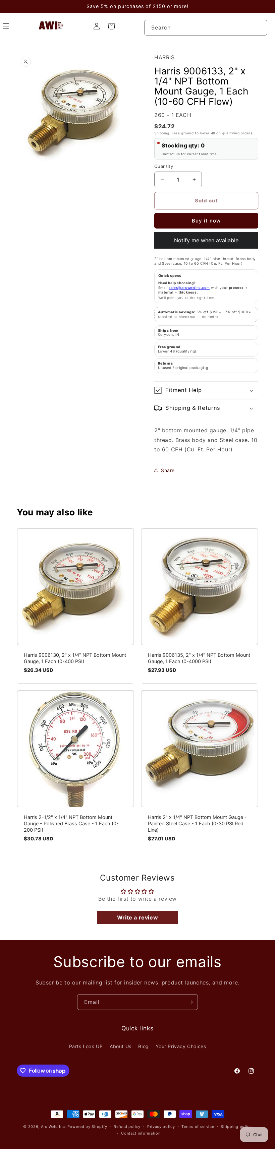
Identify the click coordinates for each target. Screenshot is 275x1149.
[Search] (259, 27)
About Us (120, 1046)
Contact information (140, 1133)
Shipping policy (236, 1126)
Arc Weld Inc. (53, 1126)
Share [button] (168, 470)
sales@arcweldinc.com (189, 287)
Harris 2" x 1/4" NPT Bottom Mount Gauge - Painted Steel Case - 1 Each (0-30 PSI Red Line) (197, 823)
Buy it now (206, 220)
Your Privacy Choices (181, 1046)
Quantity (163, 166)
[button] (206, 390)
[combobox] (206, 27)
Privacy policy (161, 1126)
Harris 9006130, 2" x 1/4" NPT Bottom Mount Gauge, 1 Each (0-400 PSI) (75, 658)
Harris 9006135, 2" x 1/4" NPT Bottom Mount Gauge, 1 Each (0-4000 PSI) (199, 658)
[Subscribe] (190, 1002)
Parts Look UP (86, 1046)
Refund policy (127, 1126)
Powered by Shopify (87, 1126)
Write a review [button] (137, 917)
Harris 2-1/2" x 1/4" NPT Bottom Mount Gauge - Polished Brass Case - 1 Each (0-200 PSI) (71, 823)
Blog (143, 1046)
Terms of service (197, 1126)
